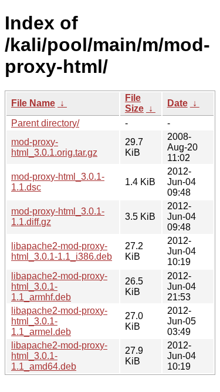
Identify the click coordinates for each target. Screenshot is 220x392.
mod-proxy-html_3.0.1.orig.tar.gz (54, 147)
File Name (33, 103)
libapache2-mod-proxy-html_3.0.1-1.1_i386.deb (61, 251)
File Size (134, 103)
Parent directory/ (45, 123)
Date (177, 103)
